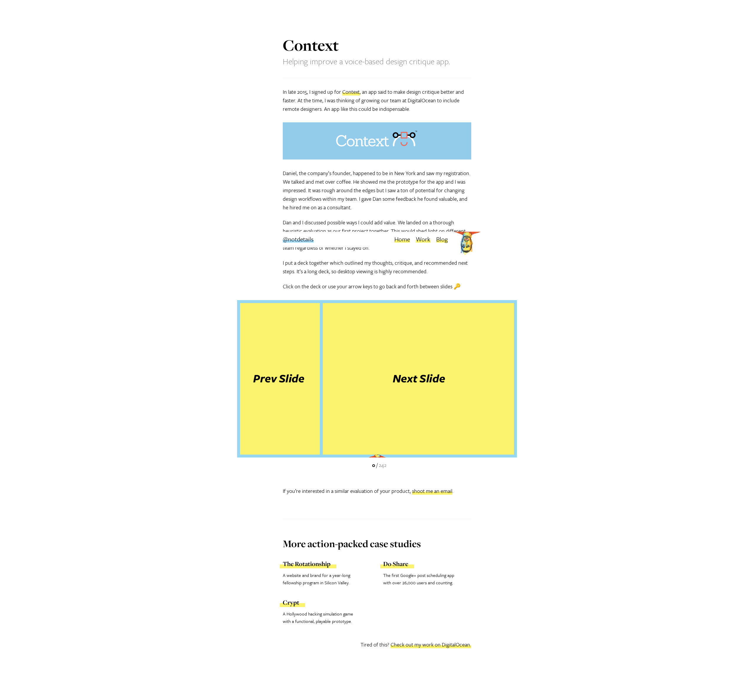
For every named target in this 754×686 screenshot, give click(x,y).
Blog (442, 239)
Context (351, 92)
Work (423, 239)
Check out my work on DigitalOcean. (431, 644)
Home (402, 239)
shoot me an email (432, 491)
